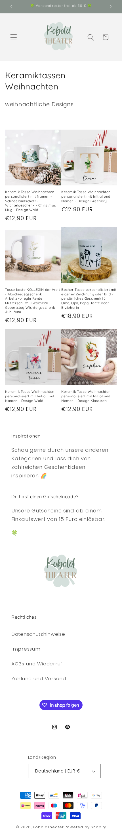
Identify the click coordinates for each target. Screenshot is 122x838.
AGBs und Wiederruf (36, 663)
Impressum (25, 648)
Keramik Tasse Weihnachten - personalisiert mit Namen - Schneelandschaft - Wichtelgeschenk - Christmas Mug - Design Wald (31, 201)
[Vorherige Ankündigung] (11, 6)
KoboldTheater (48, 827)
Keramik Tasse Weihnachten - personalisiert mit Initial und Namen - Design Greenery (87, 196)
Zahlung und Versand (38, 678)
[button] (13, 37)
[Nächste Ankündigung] (110, 6)
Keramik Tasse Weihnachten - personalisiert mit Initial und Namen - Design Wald (31, 395)
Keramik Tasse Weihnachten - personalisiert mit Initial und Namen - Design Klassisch (87, 395)
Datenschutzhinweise (38, 634)
